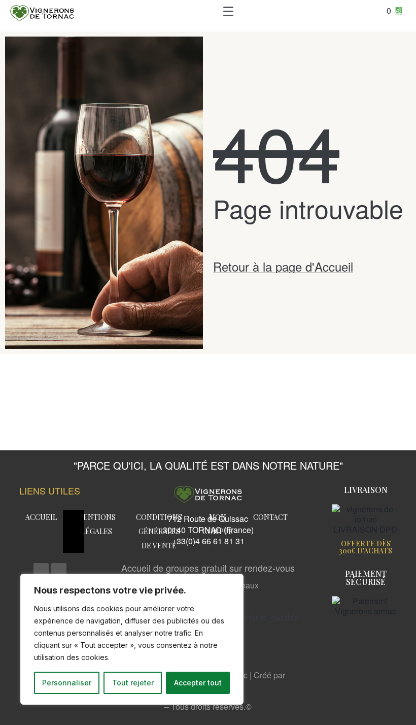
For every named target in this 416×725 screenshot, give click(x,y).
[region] (132, 639)
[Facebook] (41, 570)
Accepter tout (198, 682)
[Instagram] (58, 570)
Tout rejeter (133, 682)
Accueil (41, 517)
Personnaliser (66, 682)
